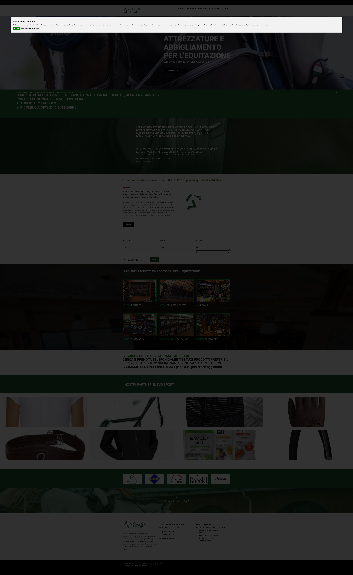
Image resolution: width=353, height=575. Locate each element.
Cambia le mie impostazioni (30, 28)
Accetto (16, 28)
